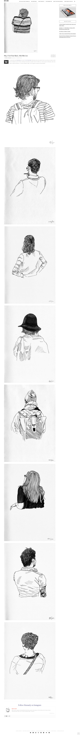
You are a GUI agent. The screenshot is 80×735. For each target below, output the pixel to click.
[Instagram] (5, 716)
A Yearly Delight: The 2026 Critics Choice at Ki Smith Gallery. (67, 25)
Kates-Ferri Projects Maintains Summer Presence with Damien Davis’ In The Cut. (67, 36)
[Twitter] (8, 716)
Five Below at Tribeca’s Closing (64, 31)
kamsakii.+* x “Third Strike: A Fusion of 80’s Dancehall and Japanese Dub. (67, 28)
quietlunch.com (52, 713)
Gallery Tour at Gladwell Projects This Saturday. (67, 33)
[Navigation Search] (74, 1)
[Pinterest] (6, 716)
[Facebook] (9, 716)
